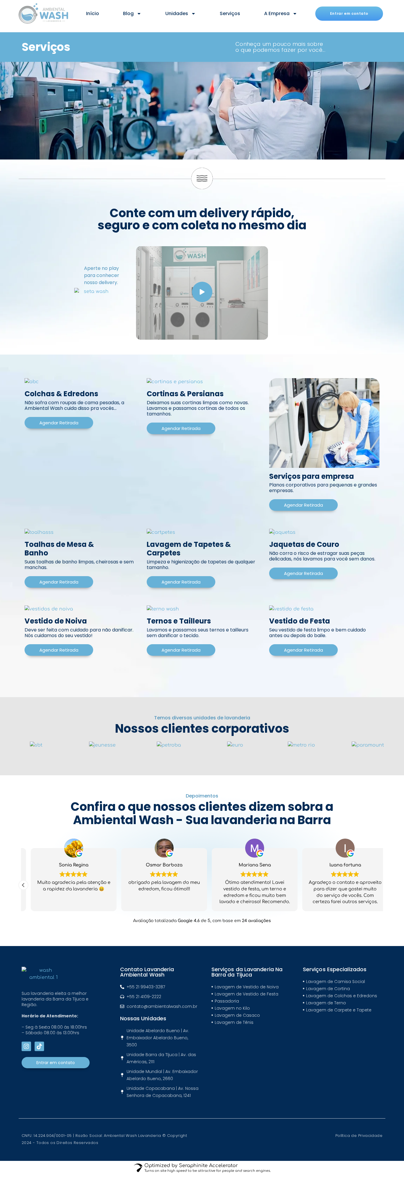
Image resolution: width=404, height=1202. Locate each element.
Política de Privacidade (358, 1135)
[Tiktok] (39, 1046)
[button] (23, 885)
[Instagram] (26, 1046)
